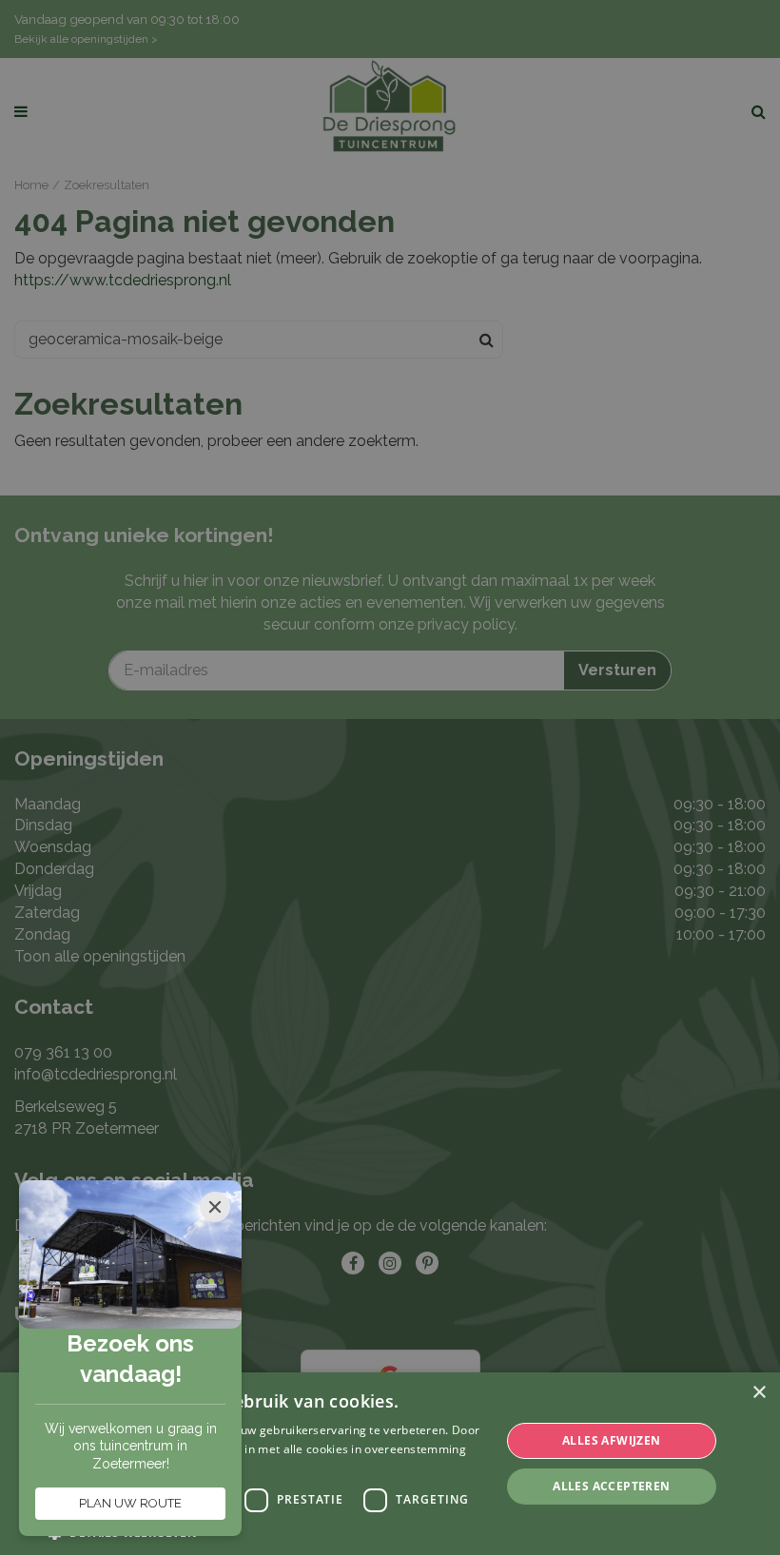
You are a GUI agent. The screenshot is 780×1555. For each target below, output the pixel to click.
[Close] (215, 1207)
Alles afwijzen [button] (611, 1440)
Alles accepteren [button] (611, 1486)
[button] (267, 1532)
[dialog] (390, 1463)
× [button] (758, 1393)
